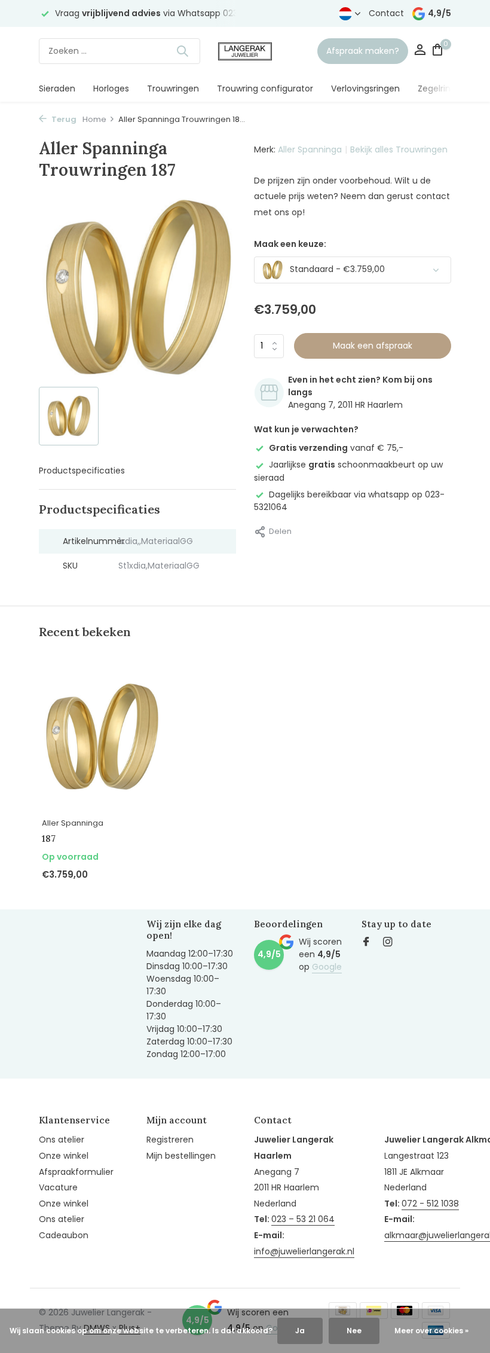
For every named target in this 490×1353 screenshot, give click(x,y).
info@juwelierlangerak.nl (304, 1251)
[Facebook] (366, 943)
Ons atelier (61, 1140)
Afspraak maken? (362, 51)
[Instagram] (388, 943)
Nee (354, 1330)
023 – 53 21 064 (303, 1219)
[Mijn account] (419, 51)
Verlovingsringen (365, 88)
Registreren (170, 1140)
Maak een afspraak (372, 346)
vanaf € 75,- (336, 448)
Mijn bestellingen (181, 1156)
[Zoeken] (182, 51)
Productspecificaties (82, 471)
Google (327, 967)
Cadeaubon (63, 1235)
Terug (63, 119)
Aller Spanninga (310, 149)
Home (94, 119)
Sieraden (57, 88)
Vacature (58, 1187)
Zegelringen (442, 88)
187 (49, 838)
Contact (386, 13)
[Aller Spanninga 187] (101, 737)
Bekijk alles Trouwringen (399, 149)
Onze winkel (63, 1156)
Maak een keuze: (290, 244)
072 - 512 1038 (430, 1204)
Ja (300, 1330)
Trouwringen (173, 88)
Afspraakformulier (76, 1172)
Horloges (111, 88)
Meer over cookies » (431, 1330)
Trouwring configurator (265, 88)
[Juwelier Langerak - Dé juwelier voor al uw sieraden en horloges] (245, 51)
